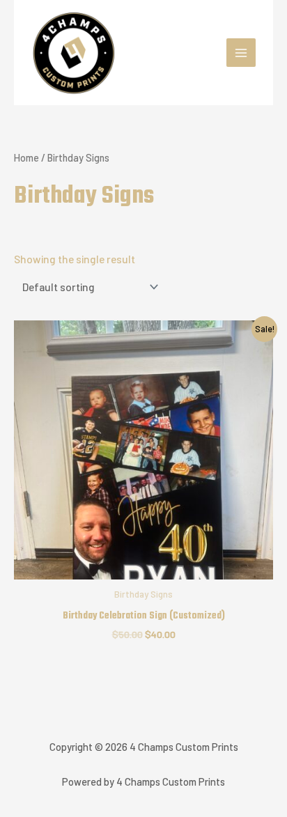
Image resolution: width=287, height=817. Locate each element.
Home (26, 158)
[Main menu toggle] (241, 53)
